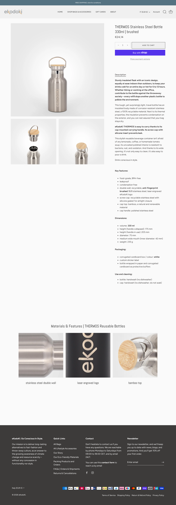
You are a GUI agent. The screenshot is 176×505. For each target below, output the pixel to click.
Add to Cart (148, 45)
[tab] (121, 74)
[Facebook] (87, 472)
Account (156, 12)
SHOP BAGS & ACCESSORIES (79, 12)
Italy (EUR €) (17, 488)
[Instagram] (92, 472)
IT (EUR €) (144, 12)
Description (120, 74)
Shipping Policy (123, 495)
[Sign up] (163, 462)
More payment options (140, 59)
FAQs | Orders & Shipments (67, 469)
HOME (60, 12)
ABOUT (113, 12)
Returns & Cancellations (65, 473)
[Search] (164, 12)
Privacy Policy (158, 495)
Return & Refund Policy (141, 495)
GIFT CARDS (101, 12)
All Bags (57, 444)
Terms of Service (109, 495)
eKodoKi (22, 495)
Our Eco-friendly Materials (66, 457)
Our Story (58, 453)
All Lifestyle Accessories (65, 448)
